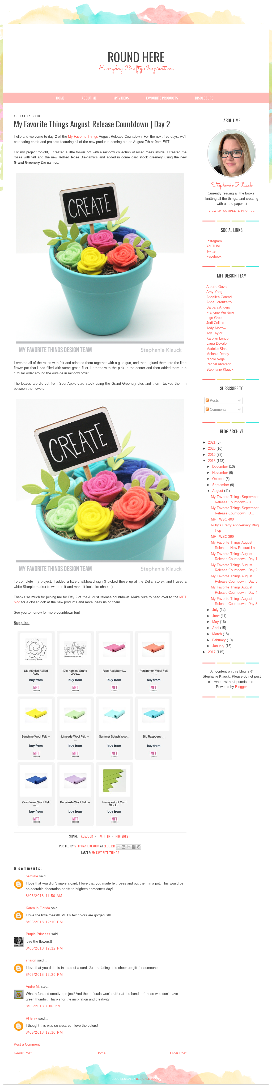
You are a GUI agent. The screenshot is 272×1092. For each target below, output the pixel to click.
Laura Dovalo (216, 343)
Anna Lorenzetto (219, 302)
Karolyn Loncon (218, 338)
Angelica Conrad (219, 297)
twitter (104, 836)
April (215, 628)
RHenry (31, 1018)
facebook (86, 836)
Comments (218, 409)
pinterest (123, 836)
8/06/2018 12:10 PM (44, 922)
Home (60, 98)
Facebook (214, 256)
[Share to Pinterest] (138, 847)
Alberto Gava (216, 287)
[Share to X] (128, 847)
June (216, 616)
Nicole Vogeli (216, 359)
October (218, 479)
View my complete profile (232, 210)
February (219, 640)
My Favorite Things (83, 136)
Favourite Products (162, 98)
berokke (32, 876)
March (217, 634)
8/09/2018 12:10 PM (44, 1032)
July (215, 610)
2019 (211, 455)
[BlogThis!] (123, 847)
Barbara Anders (218, 307)
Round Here (136, 57)
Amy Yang (214, 292)
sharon (31, 960)
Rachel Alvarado (218, 364)
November (220, 473)
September (220, 485)
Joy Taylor (214, 333)
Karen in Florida (38, 908)
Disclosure (204, 98)
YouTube (213, 246)
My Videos (121, 98)
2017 (211, 652)
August (217, 491)
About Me (89, 98)
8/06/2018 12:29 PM (44, 975)
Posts (214, 400)
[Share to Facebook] (133, 847)
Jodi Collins (215, 323)
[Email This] (118, 847)
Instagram (214, 241)
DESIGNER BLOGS (148, 1078)
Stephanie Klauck (231, 186)
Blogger (240, 687)
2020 (211, 448)
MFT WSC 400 (222, 519)
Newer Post (23, 1053)
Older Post (178, 1053)
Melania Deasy (217, 354)
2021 (211, 442)
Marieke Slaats (218, 349)
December (220, 467)
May (215, 622)
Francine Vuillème (220, 312)
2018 (211, 461)
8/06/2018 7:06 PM (43, 1006)
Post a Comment (27, 1044)
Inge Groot (214, 318)
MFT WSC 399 (222, 537)
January (218, 646)
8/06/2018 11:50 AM (44, 896)
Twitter (211, 251)
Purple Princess (38, 934)
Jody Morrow (216, 328)
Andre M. (33, 987)
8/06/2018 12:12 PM (44, 948)
